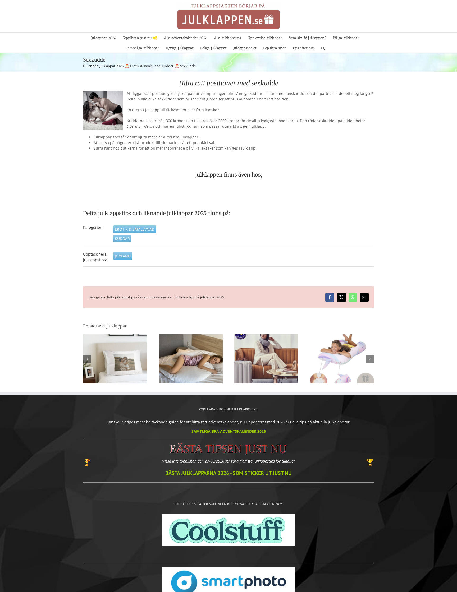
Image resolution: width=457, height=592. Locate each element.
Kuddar (122, 238)
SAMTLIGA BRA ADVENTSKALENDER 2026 (228, 431)
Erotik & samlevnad (134, 229)
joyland (123, 255)
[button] (323, 48)
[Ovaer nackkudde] (266, 358)
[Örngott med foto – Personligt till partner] (115, 358)
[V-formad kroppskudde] (191, 358)
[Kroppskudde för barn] (342, 358)
